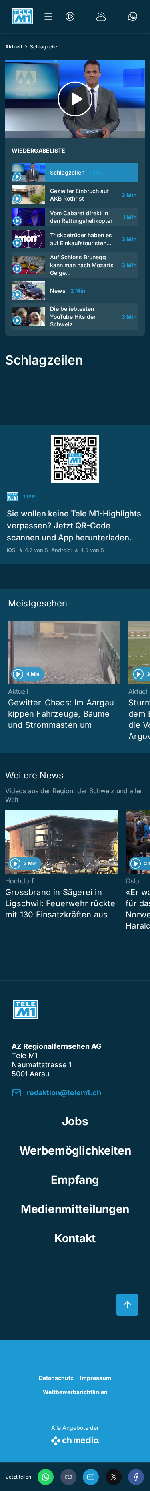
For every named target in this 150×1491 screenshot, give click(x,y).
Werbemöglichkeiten (75, 1150)
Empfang (75, 1180)
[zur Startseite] (22, 16)
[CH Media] (75, 1439)
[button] (68, 1477)
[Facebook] (136, 1477)
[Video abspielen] (75, 99)
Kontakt (75, 1238)
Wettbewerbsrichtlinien (75, 1391)
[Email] (91, 1477)
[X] (114, 1477)
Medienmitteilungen (75, 1209)
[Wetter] (101, 16)
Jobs (75, 1121)
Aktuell (13, 47)
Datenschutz (56, 1377)
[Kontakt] (132, 16)
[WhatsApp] (46, 1477)
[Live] (70, 16)
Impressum (95, 1377)
